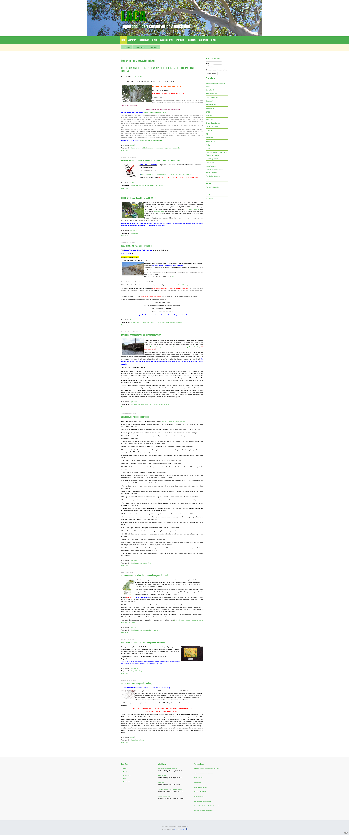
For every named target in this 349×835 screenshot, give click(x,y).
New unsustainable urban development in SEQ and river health (145, 576)
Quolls (156, 185)
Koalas (132, 145)
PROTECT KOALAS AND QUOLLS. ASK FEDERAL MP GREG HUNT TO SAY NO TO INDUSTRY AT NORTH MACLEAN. (158, 69)
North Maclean (134, 183)
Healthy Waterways (193, 209)
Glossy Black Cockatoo (213, 123)
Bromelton (157, 404)
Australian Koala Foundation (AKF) (215, 84)
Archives (125, 778)
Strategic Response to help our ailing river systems (141, 335)
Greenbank (209, 130)
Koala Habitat (210, 141)
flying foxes (209, 119)
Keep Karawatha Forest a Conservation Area (202, 801)
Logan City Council (212, 159)
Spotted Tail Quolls (142, 148)
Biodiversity (210, 101)
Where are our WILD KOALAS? (200, 792)
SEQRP (208, 183)
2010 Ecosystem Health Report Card (135, 417)
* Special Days (127, 775)
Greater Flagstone (212, 127)
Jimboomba (210, 138)
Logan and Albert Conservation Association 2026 (167, 768)
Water (131, 320)
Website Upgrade (161, 782)
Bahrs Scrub (149, 404)
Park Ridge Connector (213, 176)
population (143, 671)
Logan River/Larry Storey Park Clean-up (137, 246)
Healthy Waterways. (183, 285)
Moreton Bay (176, 148)
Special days (133, 230)
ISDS (207, 134)
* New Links (126, 772)
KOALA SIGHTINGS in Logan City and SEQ (136, 684)
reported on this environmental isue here (173, 421)
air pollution (159, 148)
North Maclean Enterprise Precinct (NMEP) (214, 171)
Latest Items (127, 47)
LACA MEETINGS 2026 (162, 775)
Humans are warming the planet (164, 796)
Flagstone (134, 404)
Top (346, 832)
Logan (208, 149)
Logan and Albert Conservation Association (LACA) (146, 322)
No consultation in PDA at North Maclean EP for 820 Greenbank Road (207, 806)
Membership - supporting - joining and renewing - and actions (170, 789)
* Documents (126, 782)
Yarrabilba (141, 404)
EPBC (208, 112)
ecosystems (210, 108)
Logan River (168, 148)
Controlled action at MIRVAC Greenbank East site (203, 811)
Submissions (210, 191)
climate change (211, 104)
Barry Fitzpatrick (211, 93)
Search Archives (153, 47)
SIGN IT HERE (137, 76)
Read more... (125, 150)
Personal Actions (135, 668)
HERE (173, 276)
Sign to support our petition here (154, 112)
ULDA (208, 194)
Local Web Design (179, 829)
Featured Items (140, 47)
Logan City (133, 627)
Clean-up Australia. (159, 211)
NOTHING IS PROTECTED (198, 797)
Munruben (152, 148)
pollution (142, 185)
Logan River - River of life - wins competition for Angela (143, 643)
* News (125, 769)
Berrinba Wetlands (212, 97)
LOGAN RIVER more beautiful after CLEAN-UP (138, 198)
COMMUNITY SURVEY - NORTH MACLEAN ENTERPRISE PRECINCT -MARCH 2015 (151, 161)
